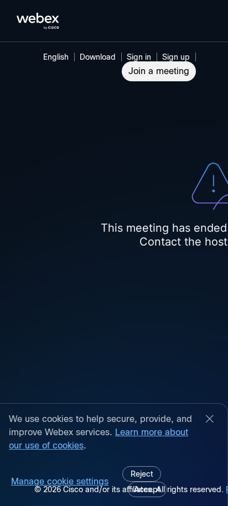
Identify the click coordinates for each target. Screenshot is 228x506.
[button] (140, 57)
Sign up (176, 57)
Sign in (139, 57)
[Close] (210, 420)
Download (98, 57)
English (56, 57)
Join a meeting (158, 71)
